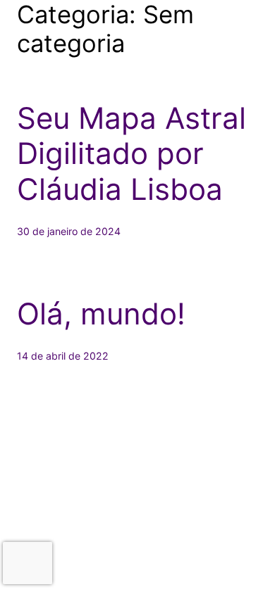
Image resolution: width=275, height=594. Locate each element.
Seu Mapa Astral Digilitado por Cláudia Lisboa (131, 154)
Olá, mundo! (101, 313)
